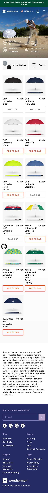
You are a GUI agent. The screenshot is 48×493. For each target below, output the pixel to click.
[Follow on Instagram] (17, 426)
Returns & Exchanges (8, 467)
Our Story (30, 438)
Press (29, 442)
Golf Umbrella (7, 101)
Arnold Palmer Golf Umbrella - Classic (30, 229)
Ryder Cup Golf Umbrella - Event (8, 323)
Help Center (8, 462)
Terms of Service (34, 459)
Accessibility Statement (32, 467)
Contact (6, 459)
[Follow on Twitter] (11, 426)
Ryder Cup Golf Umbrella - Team (8, 229)
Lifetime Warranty (11, 472)
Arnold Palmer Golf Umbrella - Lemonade (8, 273)
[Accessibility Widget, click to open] (4, 246)
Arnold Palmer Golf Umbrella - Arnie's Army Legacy (30, 276)
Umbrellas (7, 438)
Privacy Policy (32, 462)
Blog (28, 445)
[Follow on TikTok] (23, 426)
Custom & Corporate (35, 449)
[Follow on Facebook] (5, 426)
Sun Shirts (7, 442)
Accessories (8, 445)
